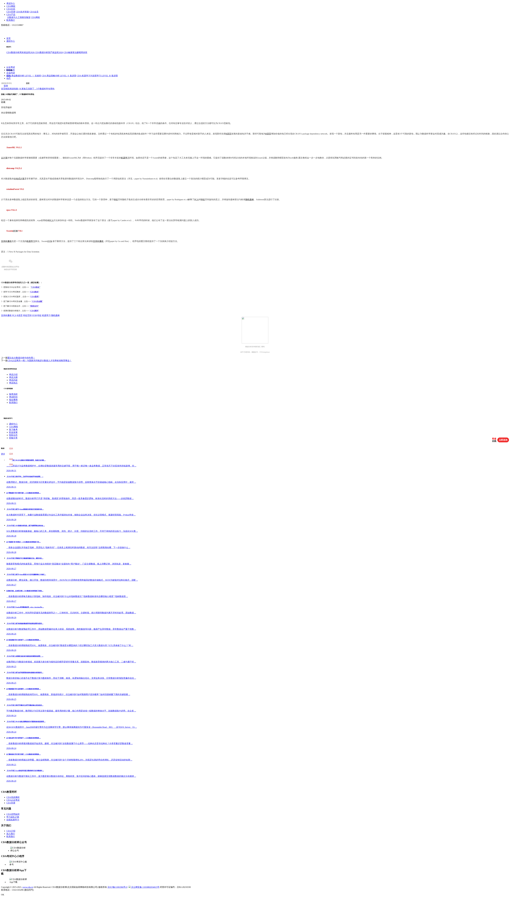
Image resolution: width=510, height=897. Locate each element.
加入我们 (10, 834)
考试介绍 (13, 374)
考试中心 (10, 3)
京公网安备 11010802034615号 (145, 887)
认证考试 (10, 67)
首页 (8, 38)
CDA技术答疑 (22, 12)
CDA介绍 (10, 831)
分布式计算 (19, 179)
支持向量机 (6, 241)
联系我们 (10, 20)
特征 (116, 199)
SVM (15, 231)
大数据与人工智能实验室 (18, 17)
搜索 (27, 83)
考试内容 (13, 380)
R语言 (228, 134)
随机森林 (249, 199)
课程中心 (10, 41)
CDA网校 (10, 6)
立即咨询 (503, 440)
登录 (6, 86)
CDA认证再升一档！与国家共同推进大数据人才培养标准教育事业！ (39, 360)
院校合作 (10, 70)
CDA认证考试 (13, 800)
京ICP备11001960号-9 (117, 887)
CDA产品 (10, 14)
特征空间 (27, 315)
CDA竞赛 (10, 12)
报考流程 (13, 394)
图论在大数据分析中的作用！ (21, 358)
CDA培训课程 (13, 797)
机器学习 (125, 158)
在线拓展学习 (12, 820)
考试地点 (13, 383)
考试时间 (13, 397)
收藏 (3, 102)
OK (2, 895)
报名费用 (13, 400)
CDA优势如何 (13, 814)
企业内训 (10, 73)
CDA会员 (33, 12)
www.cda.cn (27, 887)
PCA (196, 199)
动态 (8, 78)
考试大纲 (13, 377)
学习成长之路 (12, 817)
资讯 (8, 76)
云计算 (4, 158)
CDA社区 (10, 9)
